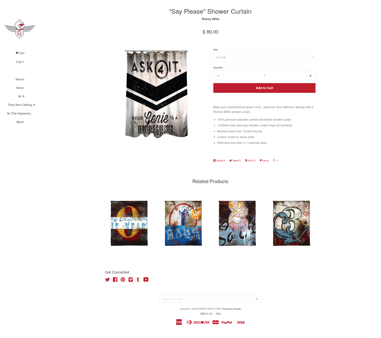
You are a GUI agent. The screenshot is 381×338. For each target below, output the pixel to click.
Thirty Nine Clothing (20, 105)
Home (20, 88)
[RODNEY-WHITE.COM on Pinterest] (122, 280)
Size (215, 49)
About (20, 122)
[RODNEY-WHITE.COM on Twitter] (107, 280)
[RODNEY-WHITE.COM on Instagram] (130, 280)
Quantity (218, 67)
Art (20, 96)
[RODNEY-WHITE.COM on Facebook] (115, 280)
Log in (20, 61)
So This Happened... (20, 113)
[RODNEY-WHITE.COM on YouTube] (145, 280)
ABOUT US (206, 313)
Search (19, 79)
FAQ (218, 313)
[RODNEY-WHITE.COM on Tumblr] (138, 280)
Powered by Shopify (231, 308)
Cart (21, 53)
